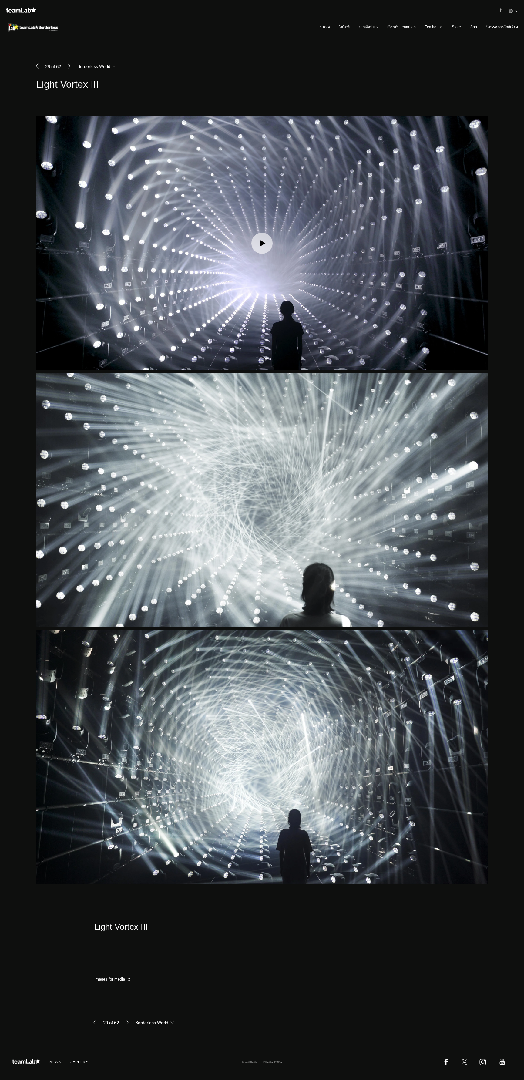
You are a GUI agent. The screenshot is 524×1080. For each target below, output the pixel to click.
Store (456, 27)
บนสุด (325, 27)
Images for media (109, 979)
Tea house (434, 27)
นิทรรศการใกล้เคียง (502, 27)
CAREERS (79, 1062)
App (473, 27)
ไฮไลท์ (344, 27)
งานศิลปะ (367, 27)
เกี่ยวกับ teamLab (401, 27)
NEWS (55, 1062)
